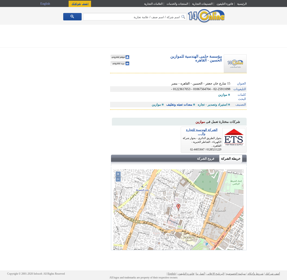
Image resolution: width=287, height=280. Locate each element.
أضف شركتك (272, 273)
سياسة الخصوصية (236, 273)
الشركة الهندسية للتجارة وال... (201, 131)
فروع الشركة (205, 158)
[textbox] (134, 16)
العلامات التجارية (153, 3)
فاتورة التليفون (225, 3)
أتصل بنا (200, 273)
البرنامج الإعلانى (215, 273)
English (45, 3)
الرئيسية (242, 3)
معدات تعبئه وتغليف (179, 104)
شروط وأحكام (255, 273)
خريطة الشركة (231, 158)
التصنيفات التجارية (202, 3)
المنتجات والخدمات (177, 3)
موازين (222, 94)
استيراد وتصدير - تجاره (212, 104)
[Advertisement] (266, 95)
